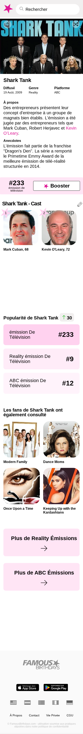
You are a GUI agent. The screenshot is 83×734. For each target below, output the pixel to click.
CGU (70, 715)
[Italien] (55, 702)
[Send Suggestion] (80, 205)
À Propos (16, 715)
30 (69, 317)
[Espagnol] (27, 702)
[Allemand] (69, 702)
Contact (34, 715)
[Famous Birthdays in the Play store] (56, 687)
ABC (57, 92)
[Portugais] (41, 702)
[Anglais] (13, 702)
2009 (18, 92)
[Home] (41, 664)
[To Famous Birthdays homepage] (7, 9)
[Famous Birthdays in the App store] (27, 687)
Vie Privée (53, 715)
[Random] (76, 24)
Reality (33, 92)
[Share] (7, 24)
